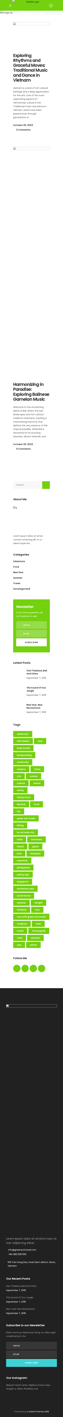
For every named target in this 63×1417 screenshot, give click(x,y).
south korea (23, 895)
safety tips (23, 874)
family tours (23, 797)
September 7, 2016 (36, 677)
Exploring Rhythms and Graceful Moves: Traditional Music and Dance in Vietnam (30, 68)
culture (21, 783)
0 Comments (23, 448)
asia (40, 741)
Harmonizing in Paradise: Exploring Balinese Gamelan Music (31, 391)
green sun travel (26, 818)
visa (19, 944)
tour (37, 909)
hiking (20, 825)
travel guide (39, 930)
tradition (22, 923)
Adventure (19, 561)
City (19, 776)
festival (21, 804)
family (20, 790)
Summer (17, 577)
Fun (18, 811)
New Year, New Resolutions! (34, 706)
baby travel (23, 748)
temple (38, 902)
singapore (22, 881)
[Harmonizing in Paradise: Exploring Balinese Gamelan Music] (31, 261)
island (20, 846)
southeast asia (25, 888)
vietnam (35, 937)
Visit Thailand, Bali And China (36, 672)
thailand (21, 909)
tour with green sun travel (31, 916)
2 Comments (23, 129)
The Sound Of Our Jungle (19, 1297)
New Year (18, 572)
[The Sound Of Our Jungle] (18, 691)
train (38, 923)
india (19, 839)
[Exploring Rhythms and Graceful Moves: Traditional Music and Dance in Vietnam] (31, 34)
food (36, 804)
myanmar (22, 860)
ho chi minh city (25, 832)
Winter (33, 944)
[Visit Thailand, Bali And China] (18, 674)
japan (35, 846)
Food (16, 566)
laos (19, 853)
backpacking (24, 755)
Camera (21, 769)
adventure (23, 734)
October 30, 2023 (23, 125)
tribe (19, 937)
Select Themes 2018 (39, 1411)
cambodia (23, 762)
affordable (23, 741)
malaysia (35, 853)
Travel (16, 583)
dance (37, 783)
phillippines (23, 867)
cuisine (33, 776)
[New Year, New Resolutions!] (18, 708)
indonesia (36, 839)
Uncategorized (21, 588)
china (37, 769)
